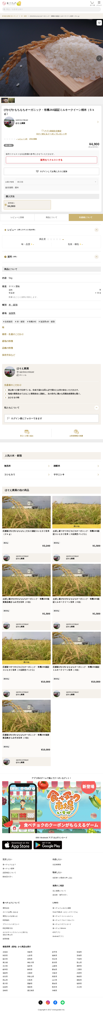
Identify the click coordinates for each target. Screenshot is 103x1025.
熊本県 (54, 987)
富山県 (79, 962)
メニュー (99, 5)
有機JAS (32, 322)
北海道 (5, 952)
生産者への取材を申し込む (63, 878)
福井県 (29, 966)
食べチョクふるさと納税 (62, 908)
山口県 (54, 980)
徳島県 (79, 980)
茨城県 (79, 955)
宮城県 (79, 952)
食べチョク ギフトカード (62, 924)
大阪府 (54, 973)
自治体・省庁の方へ (60, 895)
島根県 (79, 976)
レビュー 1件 (22, 139)
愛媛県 (29, 983)
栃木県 (5, 959)
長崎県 (29, 987)
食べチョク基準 (8, 869)
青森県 (29, 952)
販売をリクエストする (52, 160)
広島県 (29, 980)
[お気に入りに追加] (99, 22)
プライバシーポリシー (11, 924)
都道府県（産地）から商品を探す (17, 947)
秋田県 (5, 955)
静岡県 (29, 969)
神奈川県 (30, 962)
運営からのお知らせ (10, 916)
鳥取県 (54, 976)
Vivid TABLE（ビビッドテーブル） (66, 912)
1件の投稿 (33, 139)
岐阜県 (5, 969)
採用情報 (6, 939)
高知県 (54, 983)
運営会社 (6, 908)
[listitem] (27, 466)
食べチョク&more (59, 928)
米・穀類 (13, 305)
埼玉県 (54, 959)
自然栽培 (8, 322)
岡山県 (5, 980)
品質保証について (9, 873)
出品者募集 (57, 864)
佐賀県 (5, 987)
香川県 (5, 983)
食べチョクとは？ (9, 864)
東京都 (5, 962)
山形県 (29, 955)
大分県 (79, 987)
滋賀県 (12, 313)
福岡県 (79, 983)
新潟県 (54, 962)
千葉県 (79, 959)
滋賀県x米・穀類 (47, 322)
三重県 (79, 969)
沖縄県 (54, 990)
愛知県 (54, 969)
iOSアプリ (56, 932)
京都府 (29, 973)
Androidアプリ (58, 936)
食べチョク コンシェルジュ (63, 916)
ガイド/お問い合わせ (10, 912)
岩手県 (54, 952)
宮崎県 (5, 990)
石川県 (5, 966)
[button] (51, 237)
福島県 (54, 955)
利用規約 (6, 920)
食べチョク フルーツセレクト (64, 920)
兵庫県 (79, 973)
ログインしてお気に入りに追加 (53, 171)
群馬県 (29, 959)
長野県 (79, 966)
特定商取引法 (8, 928)
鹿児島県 (30, 990)
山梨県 (54, 966)
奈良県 (5, 976)
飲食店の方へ (8, 877)
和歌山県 (30, 976)
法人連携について (59, 891)
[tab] (17, 217)
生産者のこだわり (13, 385)
